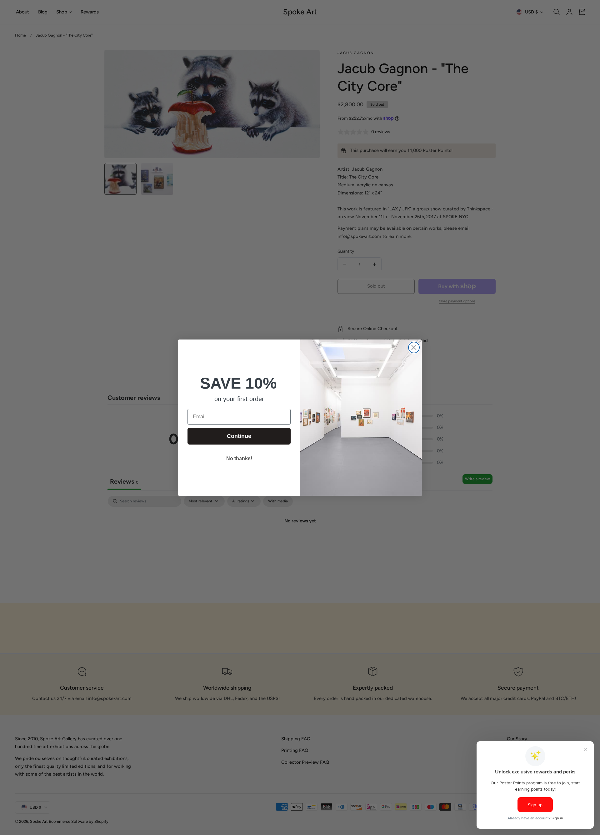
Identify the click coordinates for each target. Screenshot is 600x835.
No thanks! (239, 458)
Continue (239, 436)
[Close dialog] (413, 347)
